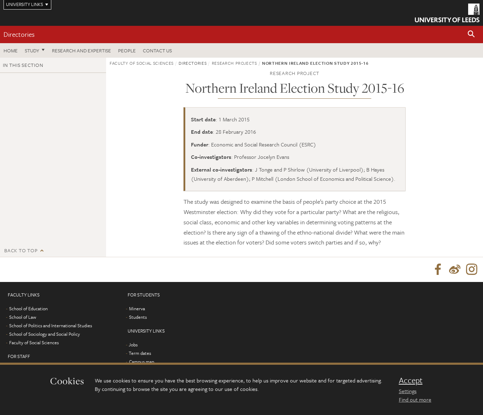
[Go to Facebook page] (437, 269)
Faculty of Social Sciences (142, 63)
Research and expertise (81, 50)
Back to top (20, 250)
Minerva (137, 308)
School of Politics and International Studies (50, 325)
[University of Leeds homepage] (447, 13)
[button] (471, 34)
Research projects (234, 63)
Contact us (157, 50)
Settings (408, 391)
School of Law (22, 317)
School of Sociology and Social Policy (44, 334)
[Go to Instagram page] (471, 269)
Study (32, 50)
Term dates (140, 353)
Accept (411, 380)
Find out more (415, 399)
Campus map (141, 361)
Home (11, 50)
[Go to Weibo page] (454, 269)
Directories (19, 34)
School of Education (28, 308)
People (127, 50)
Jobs (133, 344)
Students (138, 317)
